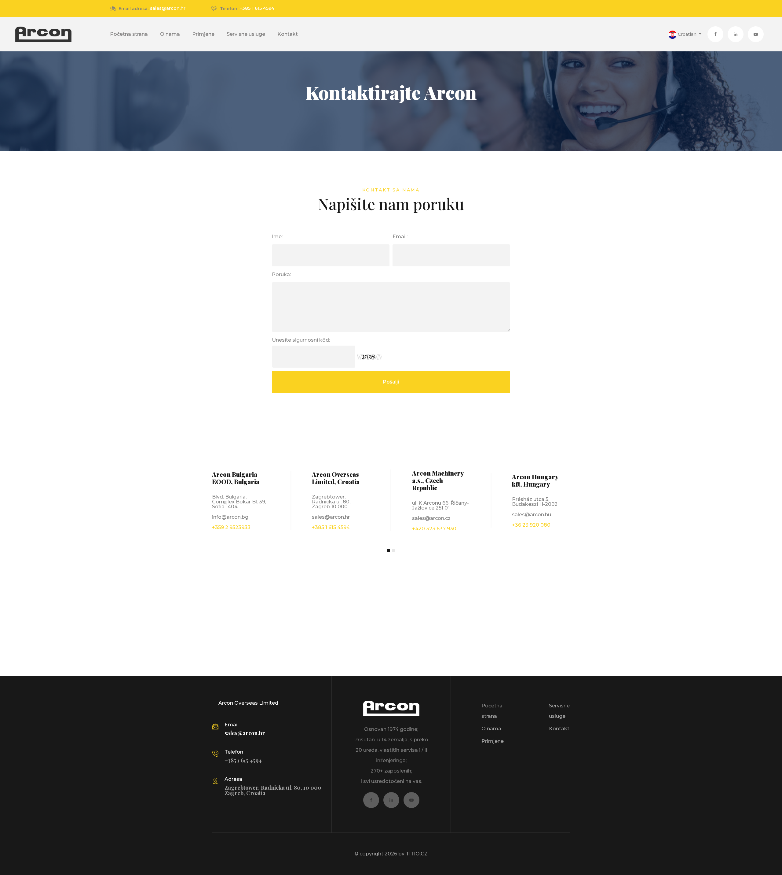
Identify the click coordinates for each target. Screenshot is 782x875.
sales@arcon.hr (167, 8)
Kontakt (287, 34)
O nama (170, 34)
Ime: (277, 236)
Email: (400, 236)
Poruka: (281, 274)
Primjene (203, 34)
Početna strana (129, 34)
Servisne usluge (246, 34)
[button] (684, 34)
